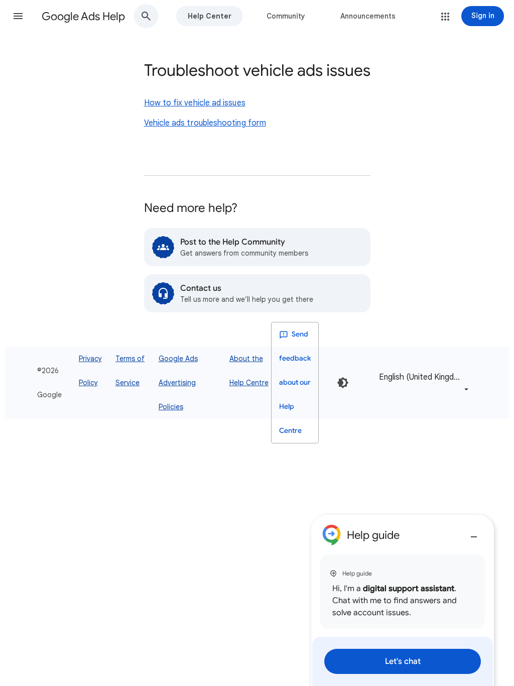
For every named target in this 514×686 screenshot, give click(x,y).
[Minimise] (474, 533)
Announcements (368, 16)
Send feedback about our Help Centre (295, 382)
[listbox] (422, 383)
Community (286, 16)
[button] (18, 16)
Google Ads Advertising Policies (178, 382)
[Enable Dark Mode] (343, 383)
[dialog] (402, 600)
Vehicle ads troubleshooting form (205, 123)
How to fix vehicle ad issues (194, 103)
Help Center (209, 16)
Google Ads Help (83, 16)
